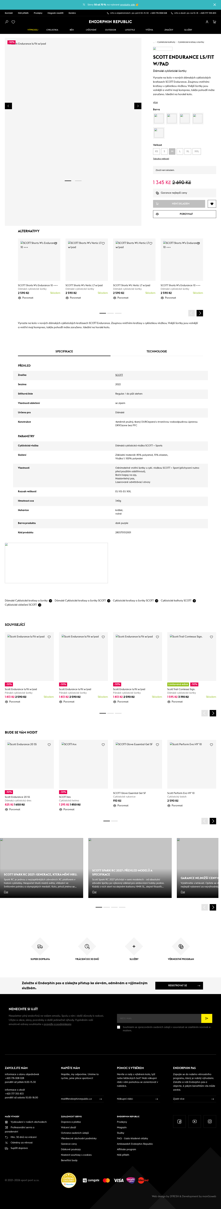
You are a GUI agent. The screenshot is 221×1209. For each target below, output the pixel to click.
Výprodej (33, 30)
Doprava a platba (71, 1122)
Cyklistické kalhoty (166, 42)
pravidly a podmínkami (57, 1024)
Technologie (157, 351)
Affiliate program (126, 1149)
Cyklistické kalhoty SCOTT (176, 600)
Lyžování (91, 30)
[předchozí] (191, 313)
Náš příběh (23, 13)
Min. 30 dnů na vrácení (24, 1137)
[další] (200, 313)
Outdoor (110, 30)
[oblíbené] (14, 22)
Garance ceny (69, 1144)
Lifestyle (130, 30)
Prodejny (38, 13)
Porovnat (27, 298)
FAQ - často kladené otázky (132, 1138)
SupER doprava (19, 1148)
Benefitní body (69, 1160)
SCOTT (119, 375)
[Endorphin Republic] (110, 21)
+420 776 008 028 (158, 13)
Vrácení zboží (68, 1127)
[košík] (214, 22)
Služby (120, 1133)
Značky (169, 30)
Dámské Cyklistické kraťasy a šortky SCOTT (80, 600)
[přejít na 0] (102, 713)
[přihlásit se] (207, 22)
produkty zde (127, 5)
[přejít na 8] (118, 713)
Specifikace (64, 351)
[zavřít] (214, 4)
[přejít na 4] (110, 713)
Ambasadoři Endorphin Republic (135, 1144)
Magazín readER (55, 13)
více (155, 102)
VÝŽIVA (149, 30)
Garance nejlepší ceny (174, 193)
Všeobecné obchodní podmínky (79, 1138)
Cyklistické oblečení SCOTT (21, 605)
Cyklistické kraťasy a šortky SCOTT (133, 600)
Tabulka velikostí (161, 159)
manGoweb (209, 1196)
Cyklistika (52, 30)
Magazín (122, 1127)
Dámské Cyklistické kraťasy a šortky (26, 600)
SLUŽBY (188, 30)
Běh (72, 30)
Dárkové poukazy (71, 1149)
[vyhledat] (6, 22)
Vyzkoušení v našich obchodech (29, 1122)
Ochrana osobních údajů (75, 1133)
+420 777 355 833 (207, 13)
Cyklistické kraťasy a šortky (191, 42)
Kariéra (72, 13)
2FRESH (174, 1196)
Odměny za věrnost (22, 1142)
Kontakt (9, 13)
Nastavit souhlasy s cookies (76, 1155)
